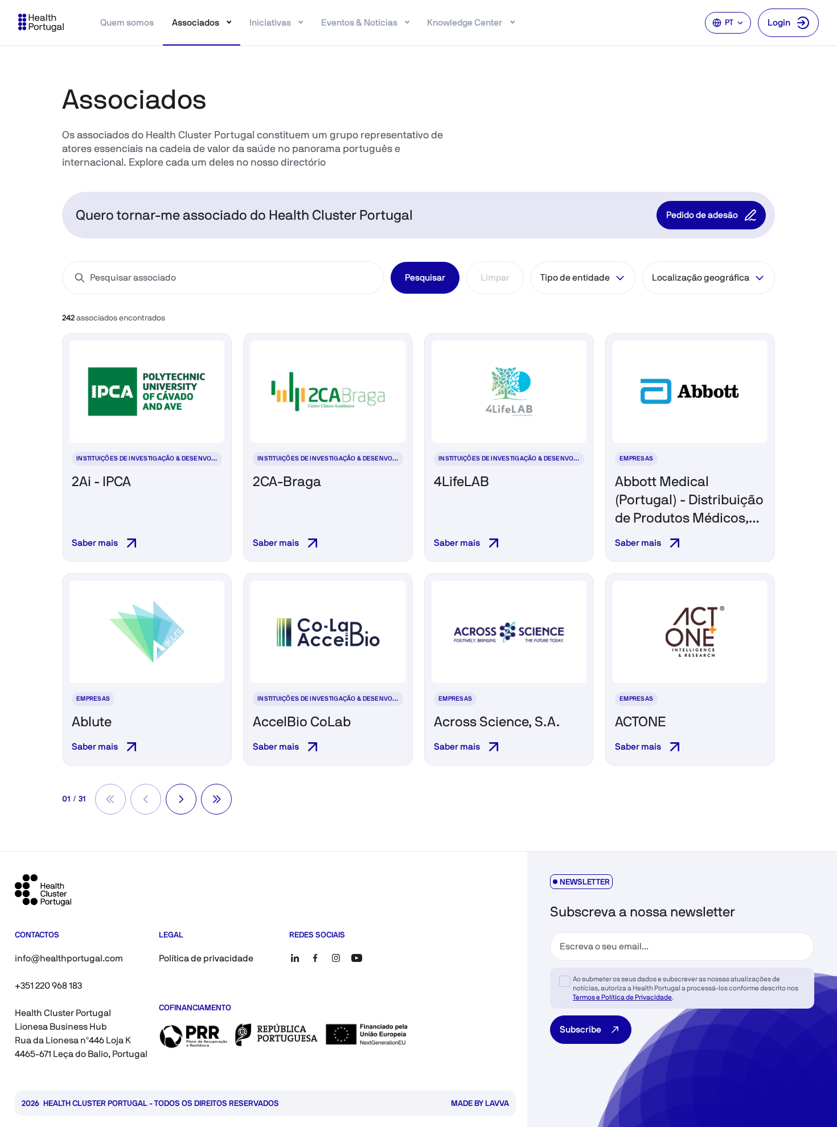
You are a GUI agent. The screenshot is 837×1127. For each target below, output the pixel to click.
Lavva (497, 1103)
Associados (195, 22)
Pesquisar (425, 277)
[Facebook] (315, 958)
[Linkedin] (295, 958)
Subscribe (580, 1029)
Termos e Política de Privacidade (622, 997)
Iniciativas (270, 22)
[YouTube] (356, 958)
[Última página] (216, 799)
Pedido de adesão (702, 214)
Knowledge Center (464, 22)
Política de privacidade (206, 958)
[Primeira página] (110, 799)
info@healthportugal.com (69, 958)
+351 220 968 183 (48, 985)
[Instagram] (336, 958)
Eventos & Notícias (359, 22)
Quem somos (127, 22)
